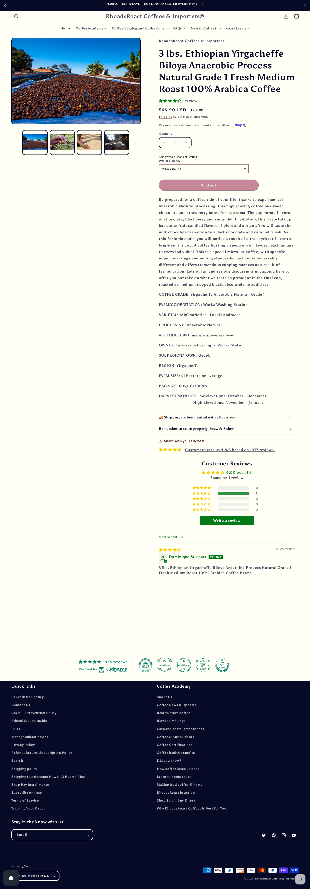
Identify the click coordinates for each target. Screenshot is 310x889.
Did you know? (169, 761)
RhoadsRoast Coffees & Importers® (277, 878)
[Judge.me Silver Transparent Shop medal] (184, 665)
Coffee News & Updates (177, 705)
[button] (16, 16)
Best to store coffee (173, 713)
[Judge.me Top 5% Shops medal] (222, 665)
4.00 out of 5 (239, 472)
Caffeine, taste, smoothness (180, 729)
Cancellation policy (27, 697)
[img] (170, 550)
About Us (164, 697)
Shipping (165, 116)
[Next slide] (305, 5)
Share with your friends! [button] (184, 441)
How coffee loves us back (178, 769)
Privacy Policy (23, 745)
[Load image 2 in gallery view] (62, 142)
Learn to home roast (174, 777)
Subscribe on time (26, 793)
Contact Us (20, 705)
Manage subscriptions (29, 737)
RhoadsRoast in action (176, 793)
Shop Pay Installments (30, 785)
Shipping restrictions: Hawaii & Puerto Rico (48, 777)
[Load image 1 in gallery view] (34, 142)
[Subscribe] (88, 834)
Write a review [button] (226, 520)
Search (17, 761)
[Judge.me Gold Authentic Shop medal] (164, 665)
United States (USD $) (33, 875)
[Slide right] (136, 142)
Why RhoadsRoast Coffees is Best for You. (192, 808)
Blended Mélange (171, 721)
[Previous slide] (5, 5)
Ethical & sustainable (29, 721)
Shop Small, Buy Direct (176, 800)
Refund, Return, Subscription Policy (41, 753)
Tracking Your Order (28, 808)
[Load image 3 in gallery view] (89, 142)
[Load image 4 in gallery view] (116, 142)
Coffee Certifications (175, 745)
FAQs (15, 729)
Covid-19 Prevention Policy (34, 713)
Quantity (165, 133)
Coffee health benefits (176, 753)
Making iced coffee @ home (180, 785)
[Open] (11, 878)
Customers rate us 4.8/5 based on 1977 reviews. (230, 450)
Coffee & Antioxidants (175, 737)
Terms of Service (25, 800)
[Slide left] (16, 142)
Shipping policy (24, 769)
